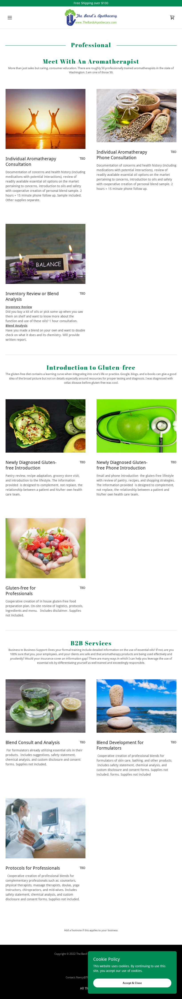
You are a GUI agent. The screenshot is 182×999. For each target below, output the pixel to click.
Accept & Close (132, 983)
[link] (91, 17)
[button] (18, 17)
